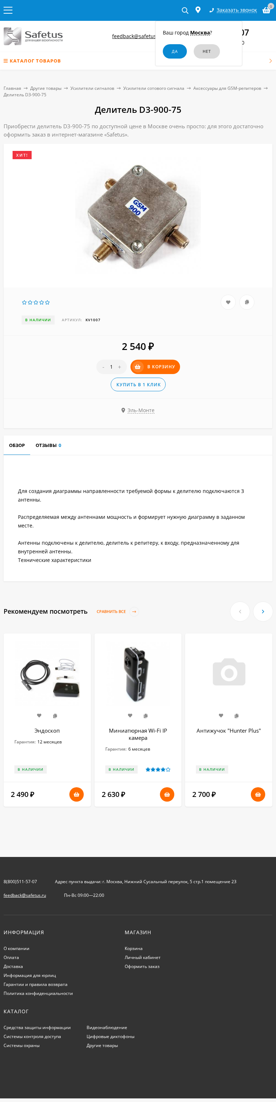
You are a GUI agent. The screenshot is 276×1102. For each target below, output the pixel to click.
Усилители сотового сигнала (153, 88)
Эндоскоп (47, 730)
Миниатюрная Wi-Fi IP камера (138, 734)
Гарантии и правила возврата (36, 984)
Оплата (11, 957)
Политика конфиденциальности (38, 993)
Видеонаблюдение (107, 1027)
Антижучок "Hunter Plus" (229, 730)
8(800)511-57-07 (20, 882)
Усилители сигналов (92, 88)
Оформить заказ (142, 966)
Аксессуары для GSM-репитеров (227, 88)
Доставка (13, 966)
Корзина (134, 948)
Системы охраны (22, 1045)
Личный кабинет (143, 957)
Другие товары (45, 88)
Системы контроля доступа (32, 1036)
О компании (16, 948)
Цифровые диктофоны (110, 1036)
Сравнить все (112, 611)
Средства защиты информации (37, 1027)
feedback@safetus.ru (137, 36)
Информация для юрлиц (30, 975)
